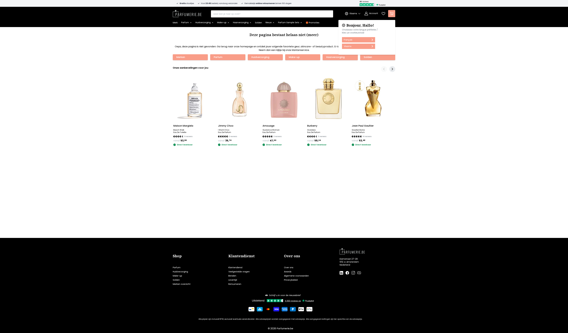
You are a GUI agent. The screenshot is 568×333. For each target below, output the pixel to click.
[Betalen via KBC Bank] (260, 309)
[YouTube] (359, 273)
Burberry (312, 125)
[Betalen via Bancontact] (251, 309)
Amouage (268, 125)
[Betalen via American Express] (285, 309)
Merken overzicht (182, 284)
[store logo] (187, 12)
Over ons (288, 267)
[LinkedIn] (341, 273)
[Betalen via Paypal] (293, 309)
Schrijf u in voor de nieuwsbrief (285, 295)
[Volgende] (392, 69)
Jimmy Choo (225, 125)
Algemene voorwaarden (296, 275)
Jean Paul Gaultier (363, 125)
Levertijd (232, 279)
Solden (368, 57)
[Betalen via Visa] (276, 309)
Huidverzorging (260, 57)
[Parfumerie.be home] (363, 251)
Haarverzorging (335, 57)
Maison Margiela (183, 125)
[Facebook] (347, 273)
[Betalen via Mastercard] (268, 309)
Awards (287, 271)
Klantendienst (235, 267)
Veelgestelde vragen (239, 271)
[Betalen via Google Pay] (309, 309)
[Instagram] (353, 273)
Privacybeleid (291, 279)
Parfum (218, 57)
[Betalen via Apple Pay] (301, 309)
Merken (180, 57)
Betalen (232, 275)
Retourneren (234, 284)
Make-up (294, 57)
